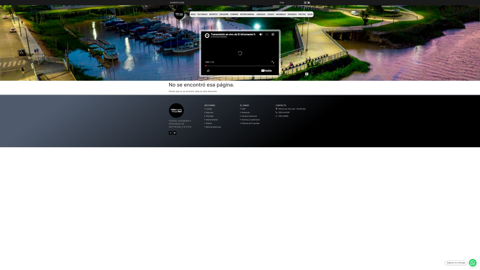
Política (302, 14)
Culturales (202, 14)
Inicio (193, 14)
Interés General (247, 14)
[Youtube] (308, 2)
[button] (472, 262)
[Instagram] (305, 2)
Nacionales (281, 14)
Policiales (292, 14)
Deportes (213, 14)
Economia (234, 14)
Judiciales (260, 14)
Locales (270, 14)
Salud (310, 14)
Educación (224, 14)
